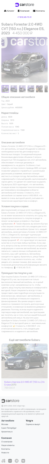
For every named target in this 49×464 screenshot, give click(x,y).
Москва (4, 424)
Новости (5, 452)
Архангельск (7, 431)
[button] (44, 61)
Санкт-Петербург (9, 428)
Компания (6, 438)
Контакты (5, 449)
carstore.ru (23, 254)
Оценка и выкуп (33, 424)
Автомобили (7, 420)
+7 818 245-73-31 (24, 17)
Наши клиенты (7, 445)
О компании (6, 441)
